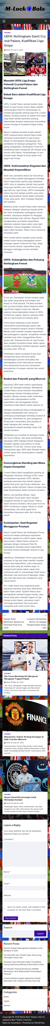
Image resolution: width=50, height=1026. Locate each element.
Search (40, 933)
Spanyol (7, 1005)
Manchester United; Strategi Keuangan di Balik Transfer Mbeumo (23, 738)
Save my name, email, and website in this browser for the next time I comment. (26, 908)
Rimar (8, 50)
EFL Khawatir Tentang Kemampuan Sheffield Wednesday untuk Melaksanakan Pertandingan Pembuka (22, 971)
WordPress (39, 1023)
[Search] (46, 21)
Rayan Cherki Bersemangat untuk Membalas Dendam (20, 798)
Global (6, 997)
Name (7, 872)
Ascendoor (16, 1023)
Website (7, 895)
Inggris (7, 33)
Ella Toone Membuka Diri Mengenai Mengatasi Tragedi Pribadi (21, 677)
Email (7, 883)
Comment (9, 839)
